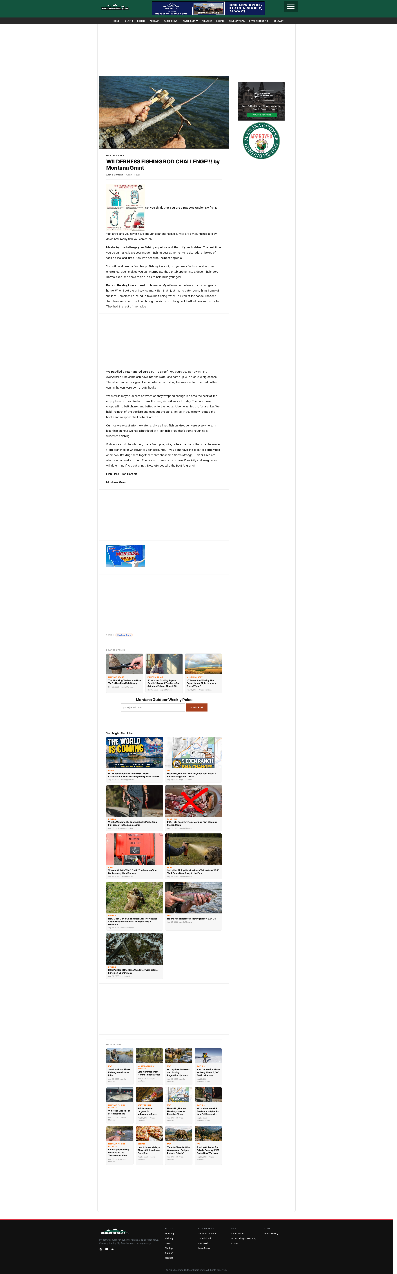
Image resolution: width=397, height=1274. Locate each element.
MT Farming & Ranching (243, 1238)
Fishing (141, 21)
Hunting (128, 21)
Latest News (237, 1233)
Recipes (220, 21)
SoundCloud (204, 1238)
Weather (207, 21)
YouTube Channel (207, 1233)
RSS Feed (203, 1243)
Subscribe (196, 707)
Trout (168, 1243)
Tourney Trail (237, 21)
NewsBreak (204, 1248)
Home (116, 21)
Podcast (155, 21)
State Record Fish (259, 21)
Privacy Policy (271, 1233)
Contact (279, 21)
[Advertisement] (196, 50)
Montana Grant (116, 155)
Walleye (169, 1248)
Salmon (169, 1252)
